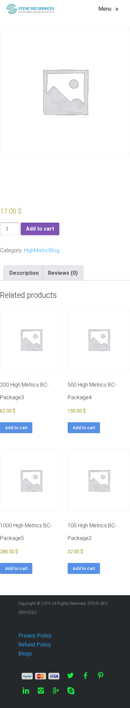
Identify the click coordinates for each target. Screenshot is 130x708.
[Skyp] (70, 690)
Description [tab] (24, 273)
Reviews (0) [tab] (63, 273)
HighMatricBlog (41, 250)
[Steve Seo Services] (30, 9)
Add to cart (40, 229)
